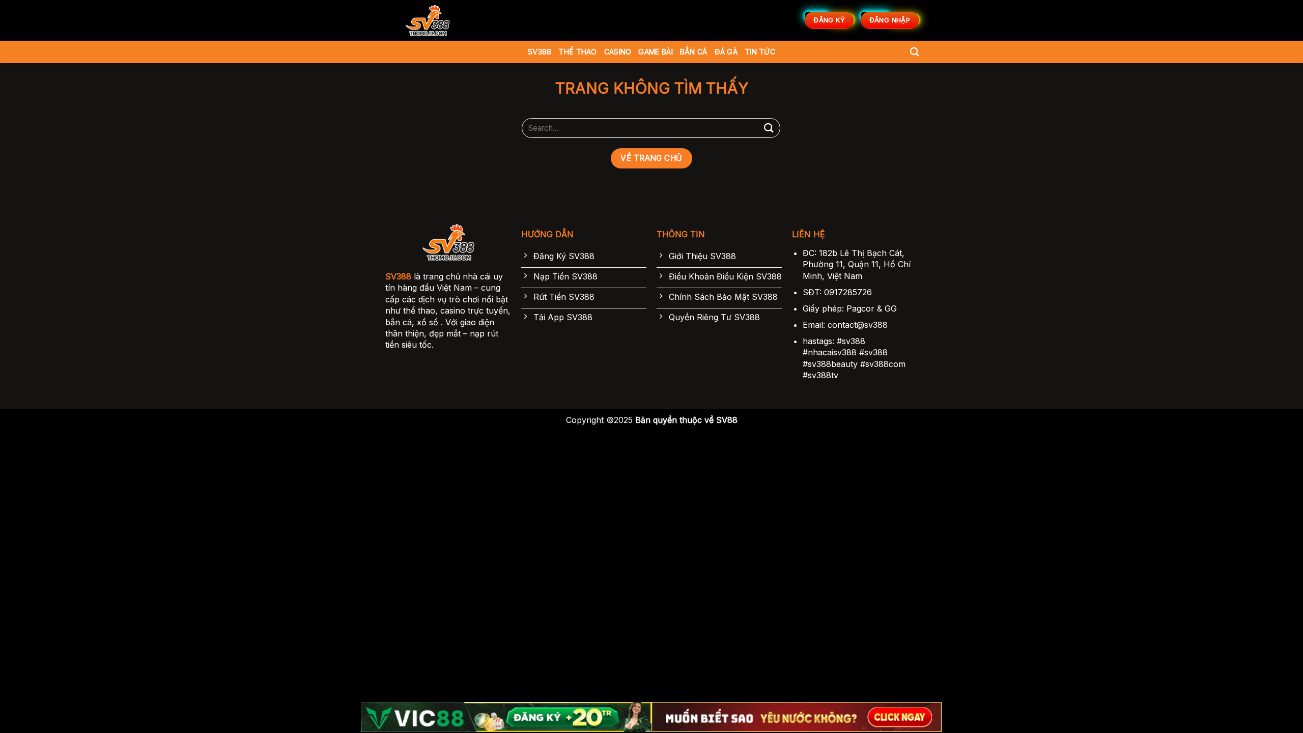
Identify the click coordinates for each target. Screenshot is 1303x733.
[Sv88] (427, 20)
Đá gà (726, 51)
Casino (618, 51)
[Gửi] (769, 128)
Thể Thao (577, 51)
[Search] (914, 52)
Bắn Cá (693, 51)
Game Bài (655, 51)
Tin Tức (760, 51)
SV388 (539, 51)
